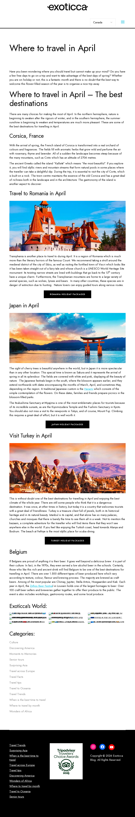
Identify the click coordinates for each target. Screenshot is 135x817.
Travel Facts (16, 677)
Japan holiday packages (67, 424)
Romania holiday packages (67, 294)
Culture (13, 642)
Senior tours (16, 660)
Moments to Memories (22, 654)
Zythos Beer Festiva (41, 586)
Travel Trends (17, 694)
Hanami (88, 389)
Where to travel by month (24, 706)
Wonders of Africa (20, 711)
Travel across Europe (22, 671)
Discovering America (21, 648)
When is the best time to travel (27, 700)
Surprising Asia (18, 665)
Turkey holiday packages (67, 540)
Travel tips (15, 683)
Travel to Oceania (19, 688)
